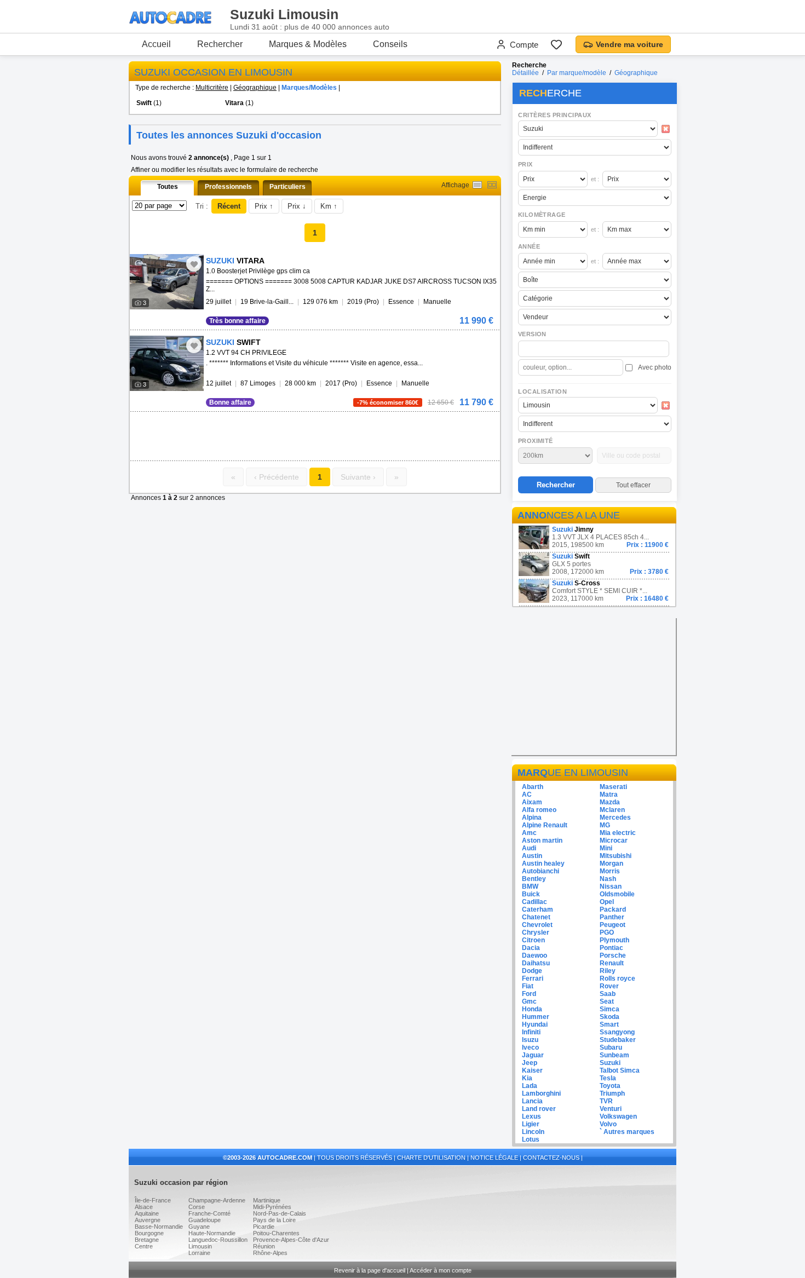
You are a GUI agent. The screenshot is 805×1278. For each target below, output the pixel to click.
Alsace (144, 1207)
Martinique (266, 1200)
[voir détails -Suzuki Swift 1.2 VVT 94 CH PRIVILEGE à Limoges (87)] (167, 363)
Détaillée (525, 73)
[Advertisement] (258, 428)
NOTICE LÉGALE (494, 1157)
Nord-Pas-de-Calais (279, 1213)
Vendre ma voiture (629, 44)
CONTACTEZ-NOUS (551, 1157)
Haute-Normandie (211, 1233)
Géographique (255, 87)
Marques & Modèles (308, 44)
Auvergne (147, 1220)
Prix (525, 164)
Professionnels (228, 187)
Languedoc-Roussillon (218, 1239)
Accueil (156, 44)
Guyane (199, 1226)
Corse (196, 1207)
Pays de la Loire (274, 1220)
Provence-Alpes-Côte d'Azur (291, 1239)
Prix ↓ (297, 206)
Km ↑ (328, 206)
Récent (228, 206)
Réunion (264, 1246)
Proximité (535, 440)
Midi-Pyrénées (272, 1207)
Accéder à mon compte (441, 1270)
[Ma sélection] (556, 44)
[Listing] (477, 184)
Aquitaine (147, 1213)
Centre (144, 1246)
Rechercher (220, 44)
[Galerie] (492, 184)
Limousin (200, 1246)
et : (595, 179)
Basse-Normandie (159, 1226)
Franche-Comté (209, 1213)
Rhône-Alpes (270, 1253)
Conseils (390, 44)
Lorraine (199, 1253)
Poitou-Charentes (276, 1233)
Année (529, 246)
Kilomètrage (541, 214)
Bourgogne (149, 1233)
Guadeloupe (204, 1220)
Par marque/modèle (576, 73)
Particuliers (287, 187)
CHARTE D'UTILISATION (431, 1157)
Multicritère (212, 87)
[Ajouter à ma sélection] (194, 264)
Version (532, 334)
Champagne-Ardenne (216, 1200)
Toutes (167, 187)
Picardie (263, 1226)
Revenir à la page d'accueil (369, 1270)
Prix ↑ (264, 206)
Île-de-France (153, 1200)
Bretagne (147, 1239)
